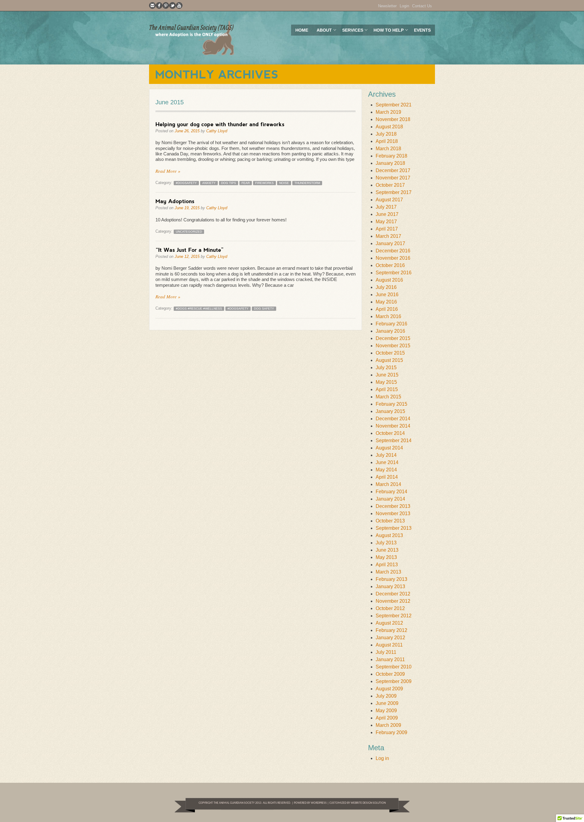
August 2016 (389, 280)
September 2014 (394, 440)
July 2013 (386, 542)
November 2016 (393, 258)
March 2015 (388, 396)
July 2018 (386, 134)
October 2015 (390, 353)
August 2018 (389, 126)
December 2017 (393, 170)
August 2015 (389, 360)
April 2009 (387, 717)
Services (350, 31)
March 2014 (388, 484)
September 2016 (394, 272)
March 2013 (388, 571)
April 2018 (387, 141)
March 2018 (388, 148)
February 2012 (391, 630)
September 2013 (394, 528)
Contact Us (422, 6)
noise (284, 183)
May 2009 (386, 710)
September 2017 (394, 192)
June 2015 (387, 374)
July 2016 (386, 287)
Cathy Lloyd (216, 131)
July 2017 (386, 207)
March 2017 (388, 236)
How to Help (386, 31)
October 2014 (390, 433)
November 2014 (393, 425)
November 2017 (393, 177)
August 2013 (389, 535)
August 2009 (389, 688)
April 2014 (387, 477)
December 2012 (393, 593)
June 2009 (387, 703)
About (322, 31)
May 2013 (386, 557)
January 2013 (390, 586)
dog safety (264, 308)
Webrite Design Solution (368, 803)
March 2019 (388, 112)
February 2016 (391, 323)
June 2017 (387, 214)
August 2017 (389, 199)
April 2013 (387, 564)
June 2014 (387, 462)
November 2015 (393, 345)
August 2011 (389, 644)
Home (301, 30)
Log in (382, 758)
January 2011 (390, 659)
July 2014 (386, 455)
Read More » (167, 171)
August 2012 (389, 623)
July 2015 (386, 367)
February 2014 (391, 491)
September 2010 (394, 666)
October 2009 (390, 674)
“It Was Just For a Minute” (189, 249)
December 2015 (393, 338)
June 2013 (387, 550)
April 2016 (387, 309)
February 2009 (391, 732)
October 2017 (390, 185)
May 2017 (386, 221)
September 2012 (394, 615)
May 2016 (386, 301)
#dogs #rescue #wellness (199, 308)
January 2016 (390, 331)
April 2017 (387, 228)
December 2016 (393, 250)
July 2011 (386, 652)
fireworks (264, 183)
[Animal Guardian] (191, 37)
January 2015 (390, 411)
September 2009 (394, 681)
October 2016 (390, 265)
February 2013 (391, 579)
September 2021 (394, 104)
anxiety (209, 183)
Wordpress (318, 803)
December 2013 (393, 506)
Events (422, 30)
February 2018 (391, 155)
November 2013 (393, 513)
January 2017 (390, 243)
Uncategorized (189, 231)
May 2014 (386, 469)
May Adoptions (174, 201)
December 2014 (393, 418)
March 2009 (388, 725)
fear (246, 183)
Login (404, 6)
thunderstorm (307, 183)
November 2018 (393, 119)
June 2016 (387, 294)
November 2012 (393, 601)
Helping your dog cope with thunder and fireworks (219, 124)
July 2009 (386, 696)
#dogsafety (186, 183)
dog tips (228, 183)
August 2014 (389, 447)
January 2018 (390, 163)
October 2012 (390, 608)
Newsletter (387, 6)
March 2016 (388, 316)
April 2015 (387, 389)
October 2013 (390, 520)
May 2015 (386, 382)
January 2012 (390, 637)
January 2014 (390, 498)
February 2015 (391, 404)
